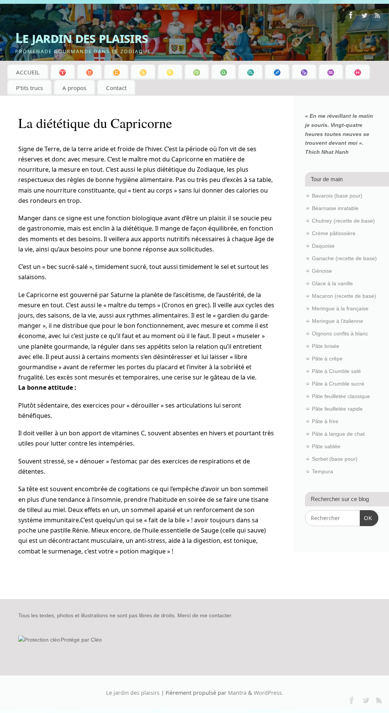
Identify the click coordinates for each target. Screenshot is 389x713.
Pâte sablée (326, 446)
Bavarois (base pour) (337, 196)
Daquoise (323, 246)
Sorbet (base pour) (334, 459)
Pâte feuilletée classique (341, 396)
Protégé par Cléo (81, 640)
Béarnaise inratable (335, 208)
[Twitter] (364, 16)
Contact (116, 88)
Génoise (322, 271)
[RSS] (377, 16)
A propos (74, 88)
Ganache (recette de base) (344, 258)
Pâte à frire (325, 421)
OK (366, 518)
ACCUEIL (28, 72)
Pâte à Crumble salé (336, 371)
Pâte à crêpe (327, 359)
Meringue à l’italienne (337, 321)
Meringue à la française (340, 308)
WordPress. (268, 692)
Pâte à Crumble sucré (338, 384)
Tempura (322, 471)
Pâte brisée (325, 346)
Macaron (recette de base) (344, 296)
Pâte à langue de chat (338, 434)
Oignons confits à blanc (340, 333)
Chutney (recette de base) (343, 221)
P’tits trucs (29, 88)
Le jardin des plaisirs (81, 37)
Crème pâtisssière (334, 233)
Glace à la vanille (332, 283)
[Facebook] (351, 16)
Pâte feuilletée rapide (337, 409)
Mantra (237, 692)
